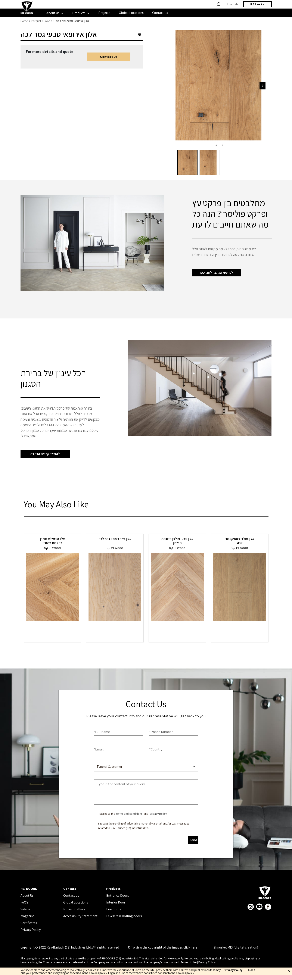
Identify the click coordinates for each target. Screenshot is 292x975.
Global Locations (75, 902)
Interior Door (115, 902)
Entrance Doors (117, 895)
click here (190, 947)
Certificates (29, 923)
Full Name (102, 732)
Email (99, 749)
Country (155, 749)
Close (251, 970)
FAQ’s (24, 902)
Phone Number (161, 732)
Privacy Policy (31, 929)
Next (262, 85)
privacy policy (158, 814)
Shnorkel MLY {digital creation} (236, 947)
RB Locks (257, 4)
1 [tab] (216, 145)
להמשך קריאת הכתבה (45, 454)
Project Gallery (74, 909)
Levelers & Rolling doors (124, 916)
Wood (48, 21)
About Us (27, 895)
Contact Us (108, 56)
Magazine (27, 916)
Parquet (36, 21)
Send (193, 840)
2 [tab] (222, 145)
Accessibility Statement (80, 916)
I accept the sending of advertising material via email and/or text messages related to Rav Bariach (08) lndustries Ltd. (143, 826)
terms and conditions (129, 814)
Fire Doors (113, 909)
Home (24, 21)
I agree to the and (133, 814)
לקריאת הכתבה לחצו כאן (216, 272)
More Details (52, 632)
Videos (25, 909)
